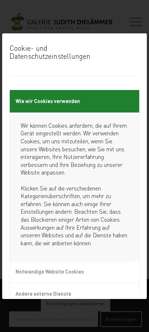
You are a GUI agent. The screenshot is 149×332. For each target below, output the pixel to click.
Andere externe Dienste (43, 294)
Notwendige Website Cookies (50, 272)
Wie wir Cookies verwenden (48, 101)
